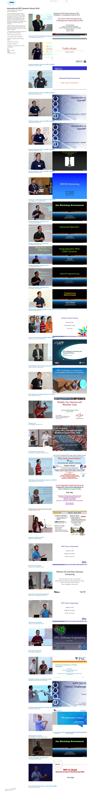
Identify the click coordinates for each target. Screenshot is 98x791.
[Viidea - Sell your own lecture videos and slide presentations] (10, 788)
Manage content (8, 790)
